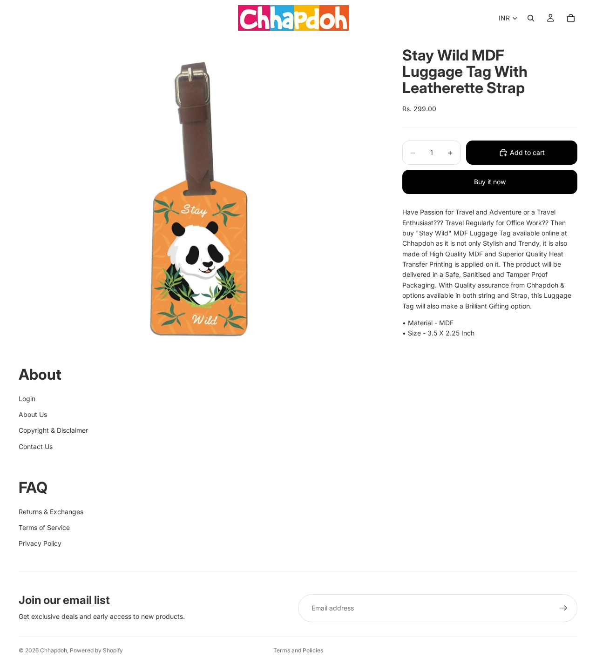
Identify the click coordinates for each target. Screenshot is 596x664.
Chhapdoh (53, 650)
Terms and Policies (298, 650)
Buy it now (490, 182)
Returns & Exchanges (51, 512)
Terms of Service (44, 527)
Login (27, 398)
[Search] (531, 18)
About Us (33, 414)
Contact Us (36, 446)
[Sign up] (563, 608)
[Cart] (571, 18)
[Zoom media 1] (199, 198)
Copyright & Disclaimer (53, 430)
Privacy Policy (40, 543)
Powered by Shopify (96, 650)
